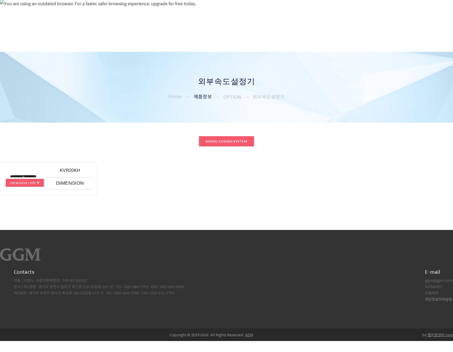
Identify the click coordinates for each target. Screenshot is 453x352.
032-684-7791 (137, 286)
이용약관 (432, 293)
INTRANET (433, 286)
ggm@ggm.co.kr (439, 280)
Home (175, 96)
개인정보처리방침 (438, 299)
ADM (249, 335)
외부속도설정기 (269, 96)
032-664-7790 (127, 293)
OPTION (232, 96)
